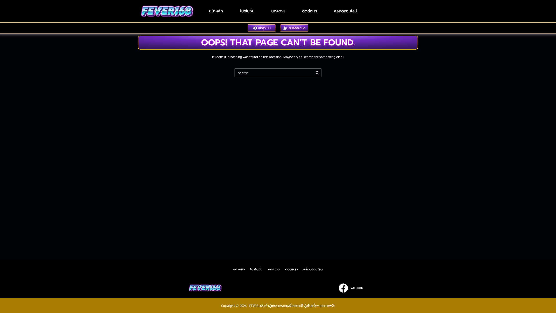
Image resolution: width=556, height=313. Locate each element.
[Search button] (317, 72)
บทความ (278, 11)
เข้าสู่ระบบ (264, 28)
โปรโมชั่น (247, 11)
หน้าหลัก (216, 11)
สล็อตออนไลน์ (345, 11)
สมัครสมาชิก (297, 28)
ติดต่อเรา (309, 11)
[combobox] (274, 72)
